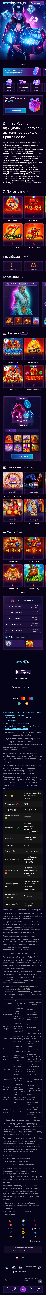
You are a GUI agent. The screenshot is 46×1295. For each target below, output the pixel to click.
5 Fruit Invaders (15, 606)
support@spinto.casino (24, 1248)
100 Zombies (14, 618)
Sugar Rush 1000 (16, 624)
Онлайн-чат (20, 1251)
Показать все (35, 1241)
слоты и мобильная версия (16, 729)
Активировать (15, 111)
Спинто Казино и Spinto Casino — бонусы (22, 726)
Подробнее (22, 456)
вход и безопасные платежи (17, 723)
